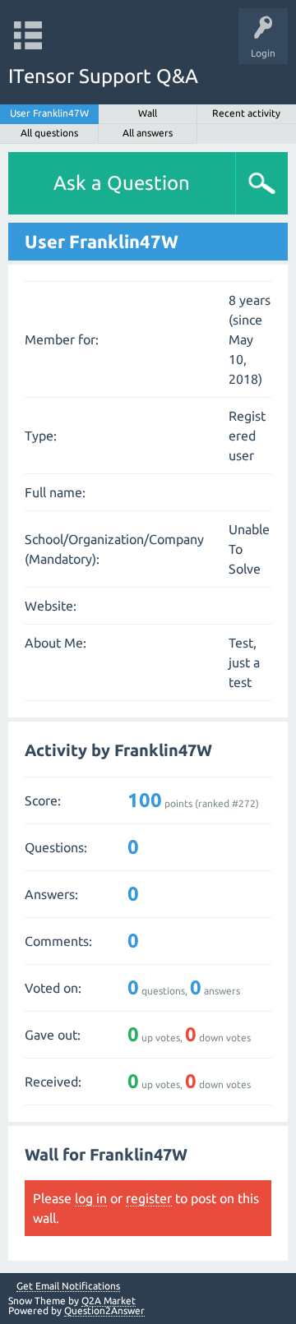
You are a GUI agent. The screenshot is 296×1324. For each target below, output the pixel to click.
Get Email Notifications (68, 1286)
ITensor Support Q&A (103, 76)
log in (91, 1198)
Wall (147, 113)
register (149, 1198)
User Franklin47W (49, 113)
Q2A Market (108, 1300)
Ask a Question (121, 183)
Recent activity (246, 113)
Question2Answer (104, 1310)
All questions (49, 132)
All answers (148, 132)
